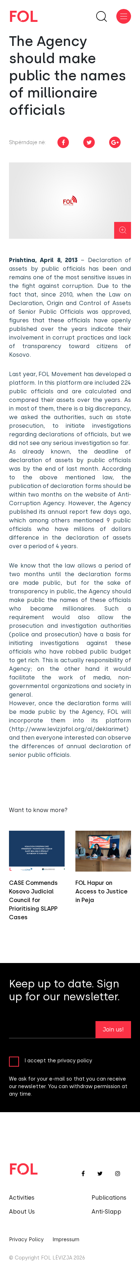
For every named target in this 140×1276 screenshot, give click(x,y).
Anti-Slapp (106, 1211)
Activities (21, 1197)
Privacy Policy (26, 1240)
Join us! (113, 1029)
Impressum (65, 1240)
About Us (22, 1211)
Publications (109, 1197)
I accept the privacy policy (58, 1061)
